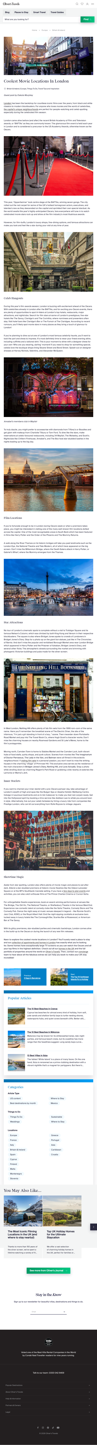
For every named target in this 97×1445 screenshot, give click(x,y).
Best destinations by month (23, 1103)
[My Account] (87, 4)
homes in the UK (66, 948)
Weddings (15, 1122)
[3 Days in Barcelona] (25, 977)
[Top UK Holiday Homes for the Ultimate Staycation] (62, 1227)
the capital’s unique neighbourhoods (21, 109)
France (13, 1140)
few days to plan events (74, 891)
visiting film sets (28, 760)
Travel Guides (57, 12)
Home (34, 30)
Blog (7, 12)
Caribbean (56, 1150)
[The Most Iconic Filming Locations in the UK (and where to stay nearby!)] (23, 1227)
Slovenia (14, 1178)
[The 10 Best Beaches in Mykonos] (48, 1038)
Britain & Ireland (58, 30)
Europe (45, 30)
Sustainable (56, 1117)
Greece (54, 1135)
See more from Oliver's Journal (46, 1271)
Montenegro (16, 1174)
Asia (53, 1145)
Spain (12, 1154)
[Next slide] (93, 1227)
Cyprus (13, 1159)
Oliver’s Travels (53, 951)
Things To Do (32, 88)
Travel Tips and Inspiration (48, 88)
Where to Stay (57, 1098)
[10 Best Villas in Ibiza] (48, 1061)
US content (15, 1098)
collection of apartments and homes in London (34, 942)
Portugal (55, 1140)
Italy (12, 1145)
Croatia (54, 1154)
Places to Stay (21, 12)
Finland (13, 1164)
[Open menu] (92, 3)
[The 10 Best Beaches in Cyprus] (48, 1014)
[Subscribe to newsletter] (64, 1311)
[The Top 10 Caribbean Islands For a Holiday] (72, 977)
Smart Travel (39, 12)
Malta (12, 1169)
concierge (83, 951)
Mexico (54, 1103)
